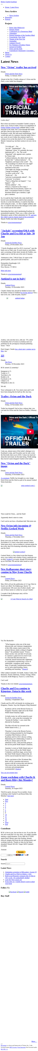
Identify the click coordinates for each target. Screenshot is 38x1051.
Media (7, 52)
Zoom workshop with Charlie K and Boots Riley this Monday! (18, 778)
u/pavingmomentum (14, 222)
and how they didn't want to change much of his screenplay (19, 216)
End (6, 824)
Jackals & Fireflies (15, 47)
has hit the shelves (26, 293)
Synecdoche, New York (17, 37)
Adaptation (13, 33)
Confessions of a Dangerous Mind (20, 31)
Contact (7, 56)
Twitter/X (9, 559)
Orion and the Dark (15, 49)
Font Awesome (21, 1047)
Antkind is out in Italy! (13, 278)
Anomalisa (12, 41)
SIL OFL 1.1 (4, 1049)
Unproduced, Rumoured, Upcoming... (22, 51)
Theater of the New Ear (17, 39)
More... (33, 1041)
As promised (5, 478)
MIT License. (13, 1047)
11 (6, 817)
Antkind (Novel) (14, 43)
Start (6, 799)
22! (2, 355)
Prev (6, 801)
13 (6, 820)
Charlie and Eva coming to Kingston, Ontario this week (16, 690)
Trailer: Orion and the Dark (16, 396)
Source (25, 669)
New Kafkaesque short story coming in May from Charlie (16, 570)
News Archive (14, 15)
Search (3, 864)
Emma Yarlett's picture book (10, 127)
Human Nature (14, 29)
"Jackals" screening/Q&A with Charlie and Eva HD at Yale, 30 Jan (18, 233)
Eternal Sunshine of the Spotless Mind (22, 35)
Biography (8, 17)
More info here (6, 271)
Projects (7, 19)
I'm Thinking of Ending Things (19, 45)
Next (6, 822)
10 (6, 815)
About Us (8, 54)
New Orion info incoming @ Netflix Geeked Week (16, 527)
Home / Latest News (12, 7)
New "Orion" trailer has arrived (18, 67)
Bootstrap (3, 1045)
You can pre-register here (9, 773)
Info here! (10, 796)
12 (6, 819)
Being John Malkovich (16, 28)
